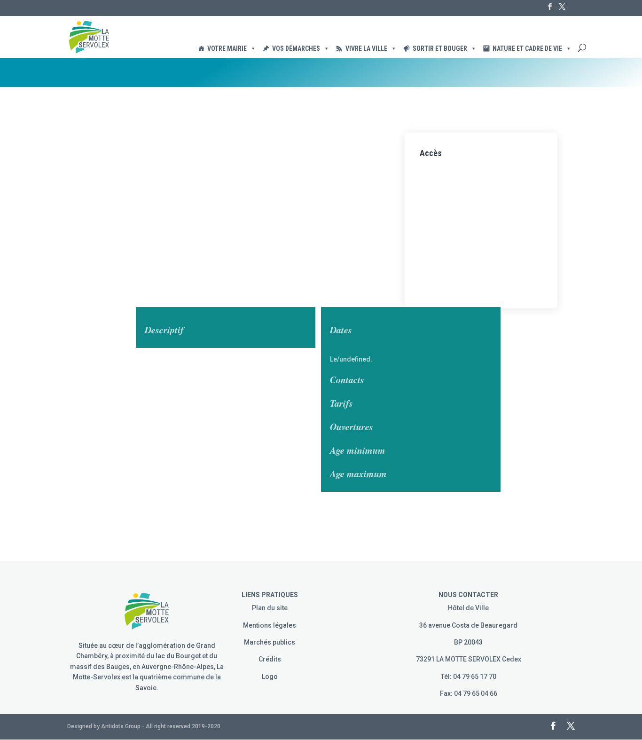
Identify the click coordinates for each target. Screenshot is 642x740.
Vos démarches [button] (296, 48)
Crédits (269, 659)
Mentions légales (269, 625)
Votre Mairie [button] (227, 48)
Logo (270, 676)
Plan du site (270, 608)
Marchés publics (269, 642)
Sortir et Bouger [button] (440, 48)
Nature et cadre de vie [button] (527, 48)
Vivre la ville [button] (366, 48)
